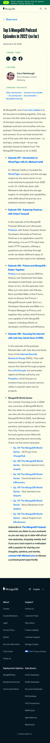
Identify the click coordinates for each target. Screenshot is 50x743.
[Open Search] (41, 9)
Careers (6, 608)
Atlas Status (29, 623)
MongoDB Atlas (9, 674)
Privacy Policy (8, 630)
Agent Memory (31, 717)
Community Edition (11, 689)
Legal (5, 623)
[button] (39, 589)
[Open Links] (45, 8)
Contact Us (29, 608)
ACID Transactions (32, 703)
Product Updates (32, 630)
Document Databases (33, 689)
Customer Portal (31, 615)
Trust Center (8, 651)
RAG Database (30, 696)
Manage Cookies (31, 644)
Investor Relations (10, 615)
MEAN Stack (30, 724)
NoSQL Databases (32, 682)
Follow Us (7, 658)
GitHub (6, 637)
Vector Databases (32, 674)
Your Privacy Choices (37, 651)
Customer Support (32, 637)
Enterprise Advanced (11, 682)
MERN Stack (30, 710)
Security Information (11, 644)
